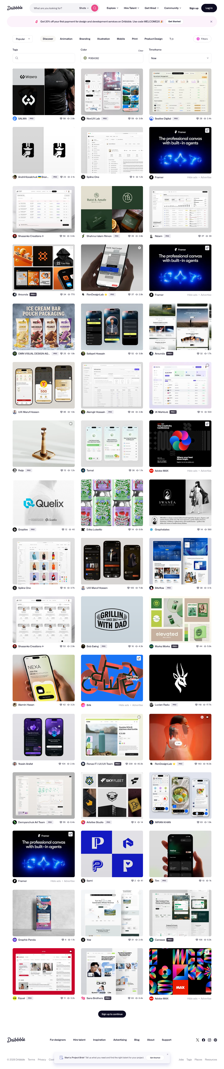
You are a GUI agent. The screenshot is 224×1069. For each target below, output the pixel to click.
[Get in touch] (54, 109)
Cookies (53, 1059)
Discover (48, 38)
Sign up (194, 8)
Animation (66, 38)
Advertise (206, 177)
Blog (136, 1039)
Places (198, 1059)
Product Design (154, 38)
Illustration (103, 38)
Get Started (174, 21)
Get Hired (150, 7)
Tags (15, 49)
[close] (211, 21)
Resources (211, 1059)
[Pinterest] (215, 1039)
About (150, 1039)
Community (171, 7)
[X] (197, 1039)
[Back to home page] (15, 8)
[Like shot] (68, 109)
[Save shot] (61, 109)
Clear (140, 50)
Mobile (121, 38)
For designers (58, 1039)
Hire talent (79, 1039)
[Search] (94, 8)
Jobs (181, 1059)
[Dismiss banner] (167, 1054)
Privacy (42, 1059)
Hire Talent (130, 7)
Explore (111, 7)
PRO (31, 118)
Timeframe (155, 49)
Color (84, 49)
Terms (31, 1059)
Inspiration (99, 1039)
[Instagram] (209, 1039)
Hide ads (192, 177)
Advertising (120, 1039)
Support (166, 1039)
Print (135, 38)
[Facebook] (203, 1039)
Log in (209, 7)
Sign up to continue (112, 1014)
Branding (84, 38)
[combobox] (53, 8)
